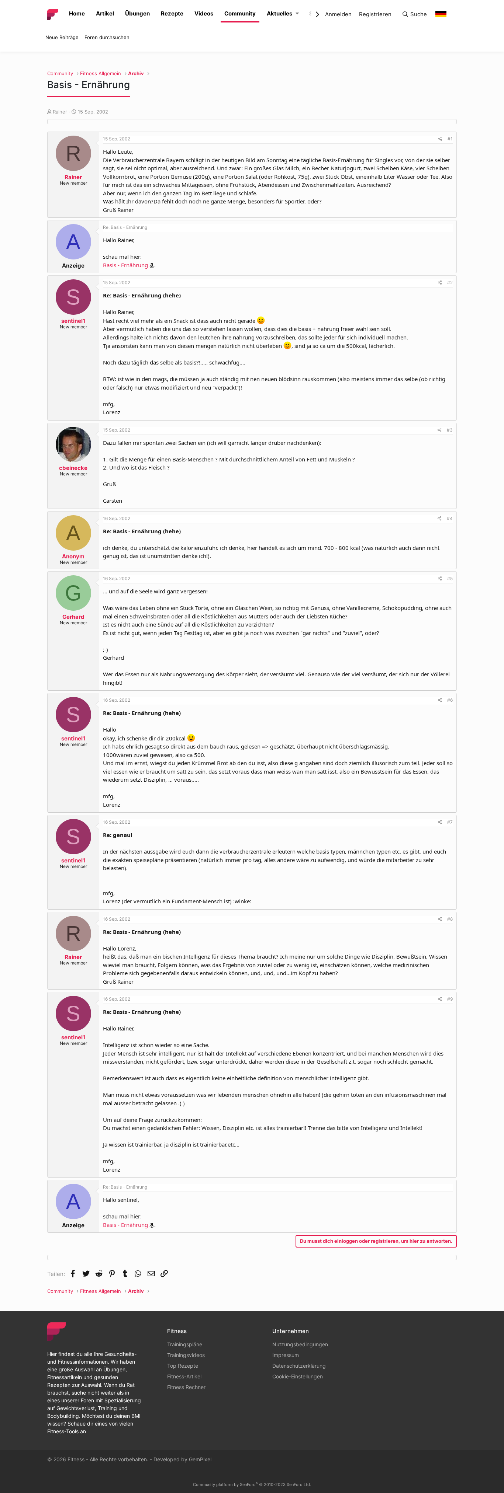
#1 (450, 139)
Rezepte (172, 13)
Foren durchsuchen (107, 37)
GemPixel (200, 1459)
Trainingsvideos (186, 1355)
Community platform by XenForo (252, 1484)
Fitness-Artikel (184, 1376)
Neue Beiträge (62, 37)
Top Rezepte (182, 1366)
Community (240, 13)
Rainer (60, 112)
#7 (450, 822)
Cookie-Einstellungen (297, 1376)
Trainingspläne (184, 1344)
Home (77, 13)
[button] (297, 14)
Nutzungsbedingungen (300, 1344)
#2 (450, 282)
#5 (450, 578)
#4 (450, 518)
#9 (450, 999)
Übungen (137, 13)
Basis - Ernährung (125, 265)
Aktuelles (279, 13)
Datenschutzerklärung (299, 1366)
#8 (450, 919)
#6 (450, 700)
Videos (203, 13)
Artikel (105, 13)
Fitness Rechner (186, 1387)
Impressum (285, 1355)
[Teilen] (440, 139)
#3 (450, 430)
